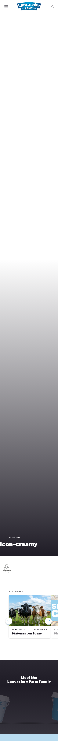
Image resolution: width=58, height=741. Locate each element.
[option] (30, 617)
